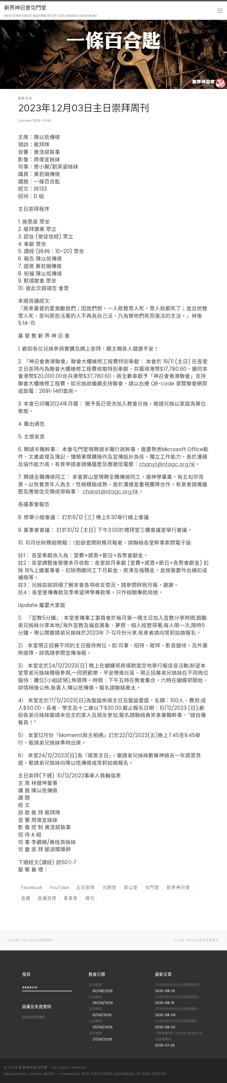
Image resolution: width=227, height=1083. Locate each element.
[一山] (213, 1068)
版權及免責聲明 (33, 1017)
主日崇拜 (95, 985)
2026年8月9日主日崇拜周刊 (176, 1009)
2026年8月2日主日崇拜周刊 (176, 1021)
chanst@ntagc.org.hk (110, 491)
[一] (221, 1068)
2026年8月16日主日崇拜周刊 (177, 997)
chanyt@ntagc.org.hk (167, 464)
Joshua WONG (42, 1074)
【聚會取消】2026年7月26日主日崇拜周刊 (178, 1036)
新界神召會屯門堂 (33, 1067)
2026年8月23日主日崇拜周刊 (177, 985)
